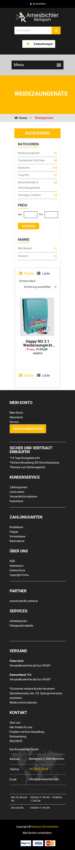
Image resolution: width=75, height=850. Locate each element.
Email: (13, 779)
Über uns (15, 722)
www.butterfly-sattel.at (24, 601)
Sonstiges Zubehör (29, 195)
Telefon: (15, 769)
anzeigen (28, 226)
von (20, 214)
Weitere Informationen (23, 702)
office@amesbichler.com (44, 779)
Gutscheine (16, 501)
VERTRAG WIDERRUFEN (28, 428)
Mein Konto (16, 412)
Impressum (16, 565)
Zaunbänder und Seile (31, 160)
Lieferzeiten (17, 491)
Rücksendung (18, 736)
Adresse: (15, 758)
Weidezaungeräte (29, 153)
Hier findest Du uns (21, 727)
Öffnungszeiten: (37, 789)
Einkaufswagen (43, 43)
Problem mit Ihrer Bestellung (27, 731)
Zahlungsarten (19, 487)
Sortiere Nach (27, 281)
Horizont (23, 256)
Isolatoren (24, 167)
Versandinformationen (23, 496)
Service (14, 421)
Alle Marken (25, 248)
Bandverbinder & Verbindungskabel (29, 185)
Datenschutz (17, 570)
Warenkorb (16, 417)
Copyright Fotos (19, 574)
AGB (12, 561)
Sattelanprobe (18, 621)
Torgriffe (23, 175)
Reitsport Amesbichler (44, 826)
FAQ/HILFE (16, 741)
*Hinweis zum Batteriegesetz (27, 467)
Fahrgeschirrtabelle (21, 625)
